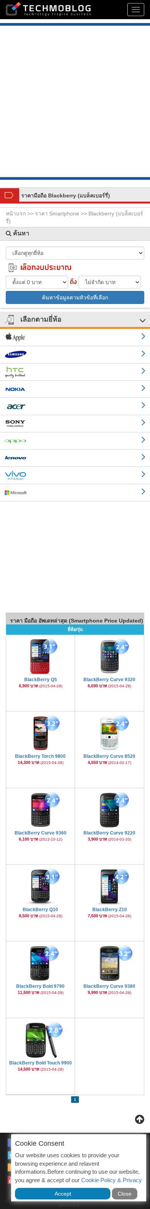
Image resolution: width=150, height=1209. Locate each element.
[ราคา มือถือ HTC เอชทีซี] (75, 372)
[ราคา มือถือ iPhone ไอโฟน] (75, 337)
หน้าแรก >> (20, 213)
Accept (63, 1194)
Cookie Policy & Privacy (111, 1180)
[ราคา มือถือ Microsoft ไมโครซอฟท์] (75, 492)
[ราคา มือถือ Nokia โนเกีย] (75, 389)
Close (125, 1194)
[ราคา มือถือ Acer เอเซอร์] (75, 406)
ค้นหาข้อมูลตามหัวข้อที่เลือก (75, 297)
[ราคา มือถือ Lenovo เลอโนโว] (75, 458)
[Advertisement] (75, 102)
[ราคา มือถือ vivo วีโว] (75, 475)
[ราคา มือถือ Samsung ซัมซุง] (75, 354)
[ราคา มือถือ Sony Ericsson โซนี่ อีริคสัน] (75, 423)
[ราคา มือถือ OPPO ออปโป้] (75, 441)
